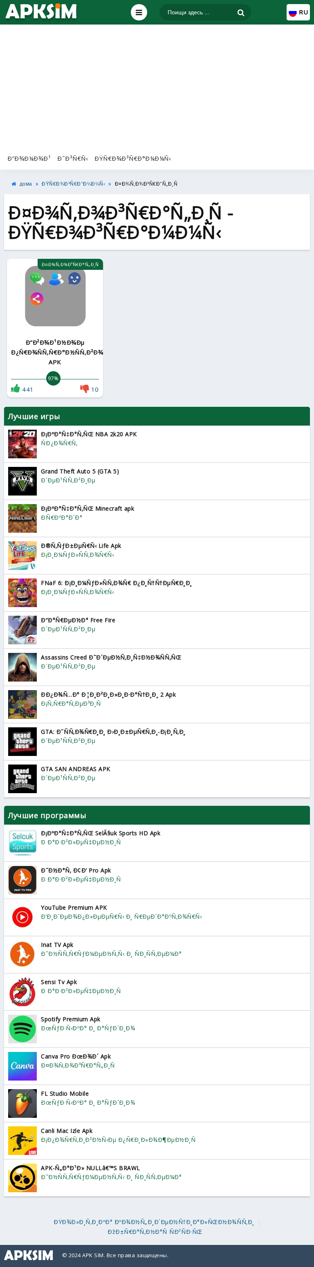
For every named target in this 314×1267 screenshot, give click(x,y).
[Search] (241, 13)
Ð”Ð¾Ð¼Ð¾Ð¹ (29, 158)
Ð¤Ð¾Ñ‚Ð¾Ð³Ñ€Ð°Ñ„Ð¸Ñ (146, 184)
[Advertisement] (157, 88)
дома (26, 184)
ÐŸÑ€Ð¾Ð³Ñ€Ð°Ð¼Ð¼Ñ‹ (132, 158)
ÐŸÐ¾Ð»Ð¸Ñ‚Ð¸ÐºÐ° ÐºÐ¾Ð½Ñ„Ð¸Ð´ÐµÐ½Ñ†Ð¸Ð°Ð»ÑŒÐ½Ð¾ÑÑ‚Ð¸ (154, 1222)
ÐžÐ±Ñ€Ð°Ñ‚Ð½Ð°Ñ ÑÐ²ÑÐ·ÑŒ (155, 1232)
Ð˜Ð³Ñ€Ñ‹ (72, 158)
